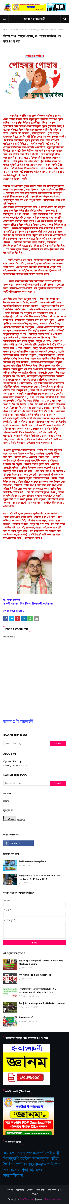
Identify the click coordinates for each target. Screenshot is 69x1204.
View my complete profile (15, 765)
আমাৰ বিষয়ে (20, 1189)
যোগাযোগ (30, 1189)
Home (6, 29)
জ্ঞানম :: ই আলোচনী (34, 19)
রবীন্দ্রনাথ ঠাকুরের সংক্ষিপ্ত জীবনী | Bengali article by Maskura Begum (41, 962)
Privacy (35, 1193)
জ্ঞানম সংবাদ (40, 1189)
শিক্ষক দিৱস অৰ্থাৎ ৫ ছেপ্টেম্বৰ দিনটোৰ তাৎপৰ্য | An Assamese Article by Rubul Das (37, 990)
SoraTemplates (27, 1199)
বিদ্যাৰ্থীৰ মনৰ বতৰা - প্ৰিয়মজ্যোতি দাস (32, 861)
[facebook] (18, 843)
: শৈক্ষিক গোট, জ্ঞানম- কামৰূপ (51, 1199)
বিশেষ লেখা (14, 29)
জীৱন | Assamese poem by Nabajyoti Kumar (42, 1003)
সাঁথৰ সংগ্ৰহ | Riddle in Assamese (35, 974)
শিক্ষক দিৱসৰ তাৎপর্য (25, 1017)
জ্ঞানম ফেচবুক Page (55, 1189)
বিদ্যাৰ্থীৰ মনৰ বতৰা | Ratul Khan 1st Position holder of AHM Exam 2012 (39, 877)
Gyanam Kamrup (12, 761)
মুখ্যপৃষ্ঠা (10, 1189)
